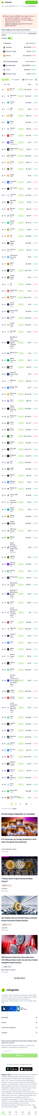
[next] (31, 804)
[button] (19, 978)
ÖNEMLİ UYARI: (6, 1074)
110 (26, 804)
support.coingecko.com (13, 24)
